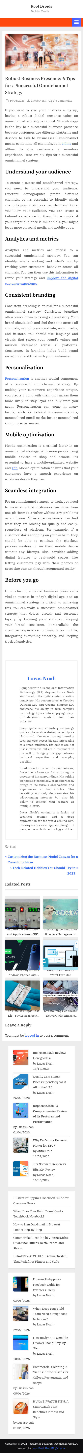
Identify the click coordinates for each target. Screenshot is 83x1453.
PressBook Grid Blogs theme (49, 1448)
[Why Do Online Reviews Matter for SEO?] (20, 1145)
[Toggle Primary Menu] (76, 22)
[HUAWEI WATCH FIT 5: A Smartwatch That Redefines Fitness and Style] (20, 1406)
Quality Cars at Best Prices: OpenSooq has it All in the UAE (49, 1082)
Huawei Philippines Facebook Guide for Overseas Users (47, 1284)
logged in (32, 1035)
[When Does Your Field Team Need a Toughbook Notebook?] (20, 1313)
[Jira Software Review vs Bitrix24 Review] (20, 1168)
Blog (13, 846)
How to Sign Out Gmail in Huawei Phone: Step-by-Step (50, 1343)
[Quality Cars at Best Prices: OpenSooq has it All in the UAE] (20, 1081)
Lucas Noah (39, 100)
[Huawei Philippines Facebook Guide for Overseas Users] (20, 1284)
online (66, 144)
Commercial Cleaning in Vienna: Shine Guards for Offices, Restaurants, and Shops (40, 1243)
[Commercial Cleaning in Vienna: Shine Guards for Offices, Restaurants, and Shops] (20, 1371)
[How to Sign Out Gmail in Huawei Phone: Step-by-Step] (20, 1342)
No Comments (62, 101)
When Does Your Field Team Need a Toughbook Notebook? (50, 1313)
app (15, 468)
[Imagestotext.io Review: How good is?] (20, 1057)
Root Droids (41, 6)
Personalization (17, 378)
